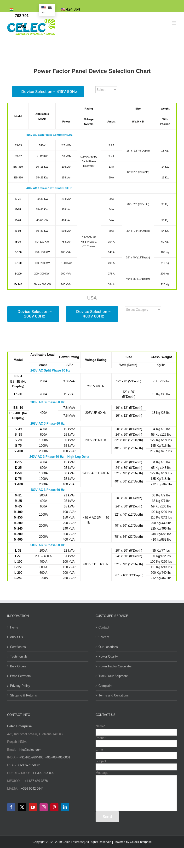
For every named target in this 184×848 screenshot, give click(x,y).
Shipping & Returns (23, 695)
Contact (103, 627)
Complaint (105, 686)
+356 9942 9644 (32, 788)
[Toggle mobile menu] (174, 22)
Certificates (18, 647)
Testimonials (19, 656)
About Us (16, 637)
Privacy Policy (20, 686)
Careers (103, 637)
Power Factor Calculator (115, 666)
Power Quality (108, 656)
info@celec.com (30, 749)
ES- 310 (18, 166)
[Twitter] (22, 807)
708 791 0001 (22, 21)
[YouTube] (33, 807)
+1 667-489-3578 (36, 781)
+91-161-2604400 (31, 757)
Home (14, 627)
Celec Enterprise (141, 842)
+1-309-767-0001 (29, 765)
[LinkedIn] (65, 807)
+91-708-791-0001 (57, 757)
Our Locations (108, 647)
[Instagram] (44, 807)
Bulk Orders (18, 666)
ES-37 (18, 156)
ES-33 (18, 145)
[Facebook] (11, 807)
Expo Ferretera (20, 676)
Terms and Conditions (113, 695)
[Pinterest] (54, 807)
